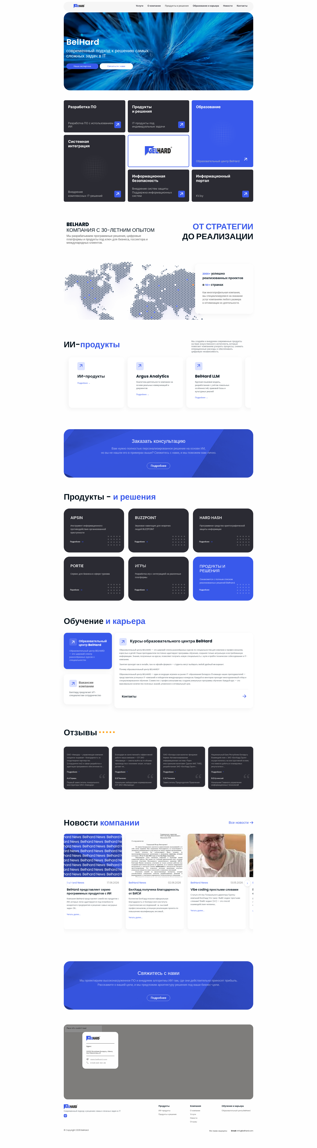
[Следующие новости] (247, 883)
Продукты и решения (177, 5)
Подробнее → (83, 383)
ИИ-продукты (164, 1110)
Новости (228, 5)
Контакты (242, 5)
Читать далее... (74, 914)
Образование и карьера (206, 5)
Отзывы (193, 1121)
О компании (154, 5)
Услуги (139, 5)
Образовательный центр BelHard (236, 1110)
